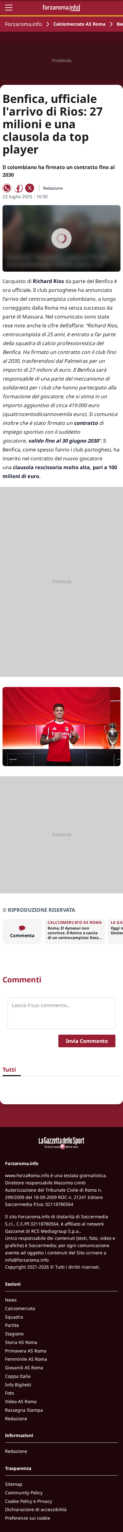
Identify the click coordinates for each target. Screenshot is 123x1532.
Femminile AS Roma (26, 1359)
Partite (12, 1325)
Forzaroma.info (23, 24)
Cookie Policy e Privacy (28, 1501)
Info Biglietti (18, 1385)
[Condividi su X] (29, 188)
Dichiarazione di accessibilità (36, 1509)
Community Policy (24, 1493)
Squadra (14, 1317)
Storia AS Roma (21, 1342)
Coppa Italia (18, 1376)
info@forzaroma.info (27, 1260)
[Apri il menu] (9, 7)
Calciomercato (20, 1308)
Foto (9, 1393)
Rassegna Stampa (24, 1410)
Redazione (16, 1418)
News (11, 1300)
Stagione (14, 1334)
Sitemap (13, 1484)
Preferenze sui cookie (27, 1518)
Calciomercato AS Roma (79, 24)
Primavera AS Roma (25, 1351)
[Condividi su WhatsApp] (7, 188)
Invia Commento (87, 1040)
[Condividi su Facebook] (18, 188)
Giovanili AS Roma (24, 1368)
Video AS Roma (21, 1401)
